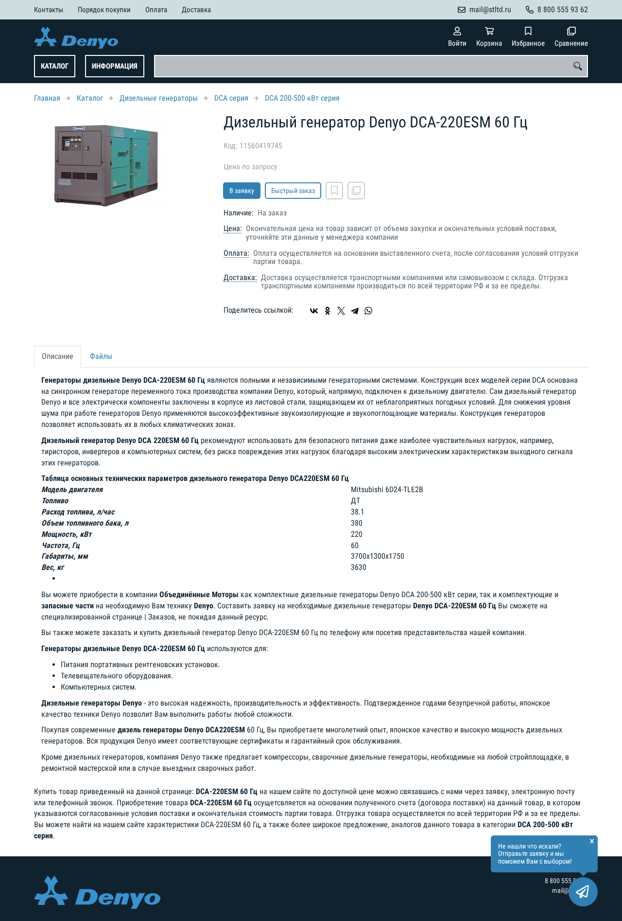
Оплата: (236, 253)
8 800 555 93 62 (562, 9)
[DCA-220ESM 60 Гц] (121, 162)
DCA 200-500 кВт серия (302, 98)
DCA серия (231, 98)
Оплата (156, 9)
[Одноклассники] (327, 311)
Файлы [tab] (101, 356)
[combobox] (371, 66)
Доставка (196, 9)
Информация (115, 66)
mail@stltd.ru (490, 9)
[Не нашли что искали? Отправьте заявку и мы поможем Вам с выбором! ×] (583, 891)
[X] (341, 311)
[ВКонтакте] (314, 311)
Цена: (233, 228)
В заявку (241, 191)
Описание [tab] (57, 356)
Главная (47, 98)
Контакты (48, 9)
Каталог (55, 66)
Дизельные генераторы (159, 98)
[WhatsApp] (368, 311)
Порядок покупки (104, 9)
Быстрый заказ (293, 191)
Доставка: (240, 277)
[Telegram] (355, 311)
